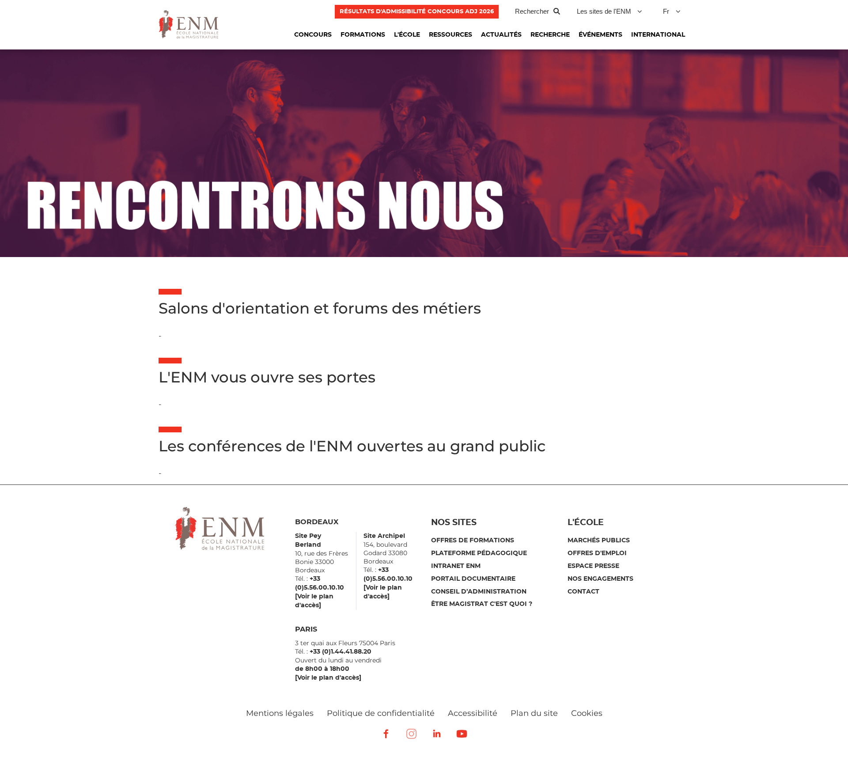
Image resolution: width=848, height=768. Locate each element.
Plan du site (534, 713)
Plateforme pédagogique (479, 553)
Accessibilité (472, 713)
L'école (407, 35)
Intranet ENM (456, 566)
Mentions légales (280, 713)
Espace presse (593, 566)
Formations (363, 35)
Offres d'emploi (597, 553)
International (658, 35)
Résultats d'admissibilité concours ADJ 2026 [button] (417, 12)
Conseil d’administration (478, 592)
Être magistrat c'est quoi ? (481, 604)
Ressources (450, 35)
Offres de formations (472, 540)
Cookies (586, 713)
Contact (583, 592)
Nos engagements (600, 579)
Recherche (550, 35)
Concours (313, 35)
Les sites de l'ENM (604, 11)
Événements (600, 35)
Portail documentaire (473, 579)
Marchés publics (599, 540)
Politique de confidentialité (381, 713)
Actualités (501, 35)
